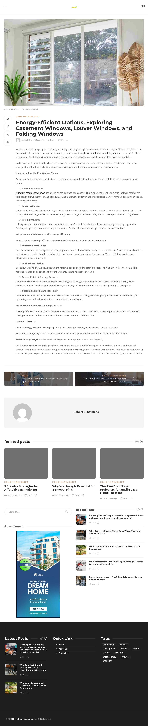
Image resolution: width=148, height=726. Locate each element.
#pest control (109, 657)
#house (106, 653)
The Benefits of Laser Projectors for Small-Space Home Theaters (105, 380)
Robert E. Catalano (28, 140)
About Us (63, 649)
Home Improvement (28, 117)
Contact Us (64, 653)
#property (107, 661)
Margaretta (8, 495)
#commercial (108, 645)
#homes (136, 649)
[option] (26, 471)
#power (125, 657)
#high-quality (109, 649)
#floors (123, 645)
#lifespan (119, 653)
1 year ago (40, 140)
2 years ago (17, 495)
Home (25, 376)
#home (124, 649)
